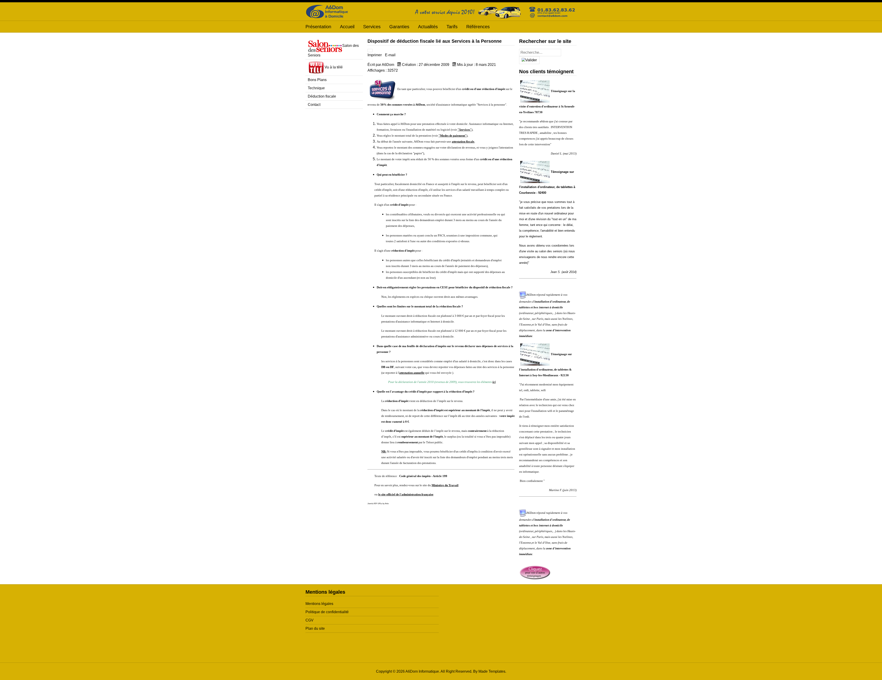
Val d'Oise (544, 324)
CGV (309, 620)
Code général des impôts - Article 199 (423, 476)
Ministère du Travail (445, 485)
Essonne (526, 324)
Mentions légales (319, 604)
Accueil (347, 26)
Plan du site (315, 628)
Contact (314, 105)
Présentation (318, 26)
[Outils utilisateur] (370, 50)
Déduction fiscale (322, 96)
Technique (316, 88)
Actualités (428, 26)
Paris (540, 318)
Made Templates (491, 671)
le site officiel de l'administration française (405, 494)
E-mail (390, 55)
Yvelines (567, 318)
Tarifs (452, 26)
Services (372, 26)
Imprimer (375, 55)
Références (478, 26)
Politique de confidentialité (327, 612)
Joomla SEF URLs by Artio (378, 504)
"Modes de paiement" (452, 135)
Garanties (399, 26)
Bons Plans (317, 80)
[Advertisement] (334, 182)
